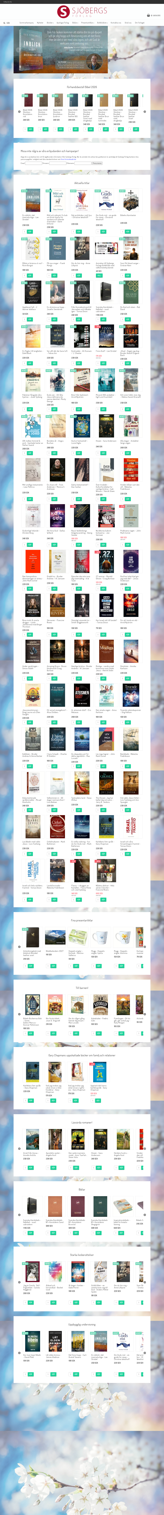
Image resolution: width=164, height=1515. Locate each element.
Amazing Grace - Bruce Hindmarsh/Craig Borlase (56, 668)
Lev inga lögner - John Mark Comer (105, 755)
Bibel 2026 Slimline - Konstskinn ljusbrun (57, 113)
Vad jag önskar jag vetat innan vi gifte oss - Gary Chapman (76, 1087)
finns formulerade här (68, 159)
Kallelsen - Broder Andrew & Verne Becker (32, 755)
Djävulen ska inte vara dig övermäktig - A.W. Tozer (80, 578)
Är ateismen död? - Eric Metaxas (81, 711)
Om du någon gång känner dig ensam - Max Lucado (77, 1020)
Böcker (49, 22)
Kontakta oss (116, 22)
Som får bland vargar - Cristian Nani (130, 264)
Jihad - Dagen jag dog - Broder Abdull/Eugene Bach (130, 353)
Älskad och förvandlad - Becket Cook (54, 1287)
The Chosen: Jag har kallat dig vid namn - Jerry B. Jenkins (104, 800)
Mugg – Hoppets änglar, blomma (120, 952)
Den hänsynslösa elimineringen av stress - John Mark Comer (32, 578)
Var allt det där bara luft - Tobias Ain (57, 352)
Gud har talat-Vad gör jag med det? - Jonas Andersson (129, 578)
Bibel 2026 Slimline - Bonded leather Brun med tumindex (103, 115)
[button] (155, 15)
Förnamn (46, 163)
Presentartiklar (87, 22)
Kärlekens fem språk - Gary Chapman (105, 842)
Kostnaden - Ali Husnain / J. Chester (81, 352)
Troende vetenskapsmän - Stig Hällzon (130, 711)
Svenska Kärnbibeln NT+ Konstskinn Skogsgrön (99, 1222)
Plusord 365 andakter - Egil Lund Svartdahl (106, 396)
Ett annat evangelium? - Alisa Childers (57, 711)
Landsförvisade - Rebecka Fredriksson (55, 886)
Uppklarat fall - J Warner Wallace (29, 308)
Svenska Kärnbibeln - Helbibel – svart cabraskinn (105, 309)
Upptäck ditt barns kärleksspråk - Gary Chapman (99, 1087)
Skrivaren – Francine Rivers (55, 621)
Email (23, 163)
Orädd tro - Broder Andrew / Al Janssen (56, 577)
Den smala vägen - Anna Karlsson (106, 711)
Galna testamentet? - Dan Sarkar (80, 486)
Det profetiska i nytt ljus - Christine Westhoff (81, 216)
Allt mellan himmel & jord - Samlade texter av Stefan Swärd (32, 443)
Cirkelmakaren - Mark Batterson (56, 842)
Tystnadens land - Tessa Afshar (81, 799)
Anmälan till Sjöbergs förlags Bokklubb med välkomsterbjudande (105, 265)
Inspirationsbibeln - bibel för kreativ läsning (122, 1222)
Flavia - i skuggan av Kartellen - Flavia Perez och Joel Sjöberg (81, 887)
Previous (18, 49)
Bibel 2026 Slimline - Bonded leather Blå (73, 113)
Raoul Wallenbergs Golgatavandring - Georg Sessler (81, 532)
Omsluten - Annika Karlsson (128, 667)
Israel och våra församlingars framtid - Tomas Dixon (130, 843)
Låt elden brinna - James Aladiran (53, 1356)
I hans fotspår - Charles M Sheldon (57, 755)
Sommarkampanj (27, 22)
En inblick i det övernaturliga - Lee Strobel (30, 217)
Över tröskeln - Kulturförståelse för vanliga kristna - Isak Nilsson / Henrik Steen (105, 488)
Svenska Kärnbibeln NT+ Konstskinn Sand (55, 1221)
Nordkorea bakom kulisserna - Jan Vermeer (103, 532)
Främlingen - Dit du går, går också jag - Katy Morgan (122, 1020)
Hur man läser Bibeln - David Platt (32, 1356)
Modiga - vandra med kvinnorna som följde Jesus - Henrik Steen (105, 668)
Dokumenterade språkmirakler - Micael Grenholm (31, 800)
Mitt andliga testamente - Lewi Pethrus (32, 486)
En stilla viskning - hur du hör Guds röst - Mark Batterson (81, 843)
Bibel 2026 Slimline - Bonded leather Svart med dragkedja (88, 115)
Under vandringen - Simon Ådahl (30, 667)
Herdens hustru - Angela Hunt (121, 1154)
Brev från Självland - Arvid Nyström (80, 396)
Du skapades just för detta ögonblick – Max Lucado (80, 756)
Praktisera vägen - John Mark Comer (130, 531)
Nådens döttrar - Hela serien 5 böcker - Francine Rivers (105, 887)
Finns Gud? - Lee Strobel (106, 351)
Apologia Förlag (63, 22)
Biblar (74, 22)
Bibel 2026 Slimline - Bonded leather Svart (133, 114)
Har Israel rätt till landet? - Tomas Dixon (106, 621)
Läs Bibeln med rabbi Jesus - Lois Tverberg (31, 842)
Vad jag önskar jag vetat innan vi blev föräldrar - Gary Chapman (53, 1088)
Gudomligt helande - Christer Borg (31, 531)
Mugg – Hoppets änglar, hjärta (98, 952)
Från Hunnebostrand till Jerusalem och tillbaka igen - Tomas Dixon (81, 309)
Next (145, 49)
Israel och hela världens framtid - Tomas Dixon (32, 886)
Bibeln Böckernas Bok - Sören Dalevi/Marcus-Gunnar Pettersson (32, 1021)
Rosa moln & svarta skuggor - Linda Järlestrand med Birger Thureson (32, 623)
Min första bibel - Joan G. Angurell (53, 1019)
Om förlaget (140, 22)
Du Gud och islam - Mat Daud (130, 308)
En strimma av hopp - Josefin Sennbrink (56, 308)
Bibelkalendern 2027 (55, 951)
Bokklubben (102, 22)
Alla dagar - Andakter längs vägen (129, 442)
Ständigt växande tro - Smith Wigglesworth (81, 621)
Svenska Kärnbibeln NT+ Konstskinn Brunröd (77, 1222)
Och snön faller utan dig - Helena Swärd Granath (130, 396)
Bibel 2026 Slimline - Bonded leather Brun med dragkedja (119, 115)
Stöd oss (128, 22)
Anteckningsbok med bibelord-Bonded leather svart (32, 953)
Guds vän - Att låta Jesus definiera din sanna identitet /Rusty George (56, 398)
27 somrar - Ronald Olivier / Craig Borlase (105, 577)
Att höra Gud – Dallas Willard (56, 531)
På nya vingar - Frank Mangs (56, 264)
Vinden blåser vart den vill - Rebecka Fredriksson (130, 487)
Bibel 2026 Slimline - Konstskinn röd (27, 113)
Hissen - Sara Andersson (106, 441)
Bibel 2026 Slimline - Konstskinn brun (42, 113)
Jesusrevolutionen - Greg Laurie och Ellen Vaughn (31, 712)
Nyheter (40, 22)
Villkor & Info (8, 2)
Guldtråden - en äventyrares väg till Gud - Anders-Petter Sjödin (99, 1288)
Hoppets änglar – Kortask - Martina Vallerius (76, 953)
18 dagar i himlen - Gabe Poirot (76, 1286)
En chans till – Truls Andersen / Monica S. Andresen (56, 487)
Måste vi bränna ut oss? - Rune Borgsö (33, 264)
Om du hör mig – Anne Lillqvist (80, 264)
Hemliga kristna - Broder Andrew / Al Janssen (81, 667)
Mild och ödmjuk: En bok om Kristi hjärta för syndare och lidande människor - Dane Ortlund (57, 219)
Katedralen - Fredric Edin (99, 1019)
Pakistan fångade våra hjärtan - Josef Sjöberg (32, 396)
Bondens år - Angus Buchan (55, 442)
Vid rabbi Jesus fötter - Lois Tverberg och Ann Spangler (130, 800)
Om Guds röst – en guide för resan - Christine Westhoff (106, 217)
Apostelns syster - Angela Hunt (53, 1154)
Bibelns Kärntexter (128, 215)
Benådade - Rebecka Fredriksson (129, 755)
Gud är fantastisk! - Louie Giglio (79, 442)
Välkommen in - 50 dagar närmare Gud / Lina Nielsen (56, 800)
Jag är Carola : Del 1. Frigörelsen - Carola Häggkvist (31, 1287)
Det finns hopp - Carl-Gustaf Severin (78, 1356)
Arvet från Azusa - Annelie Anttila (31, 1154)
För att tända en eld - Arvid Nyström (129, 621)
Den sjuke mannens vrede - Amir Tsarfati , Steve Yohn (78, 1155)
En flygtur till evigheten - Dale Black (32, 352)
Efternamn (70, 163)
